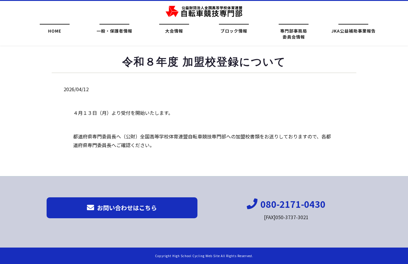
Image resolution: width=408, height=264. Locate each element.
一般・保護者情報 (114, 31)
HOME (54, 31)
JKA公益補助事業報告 (353, 31)
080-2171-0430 (293, 203)
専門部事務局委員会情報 (293, 33)
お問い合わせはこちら (127, 207)
